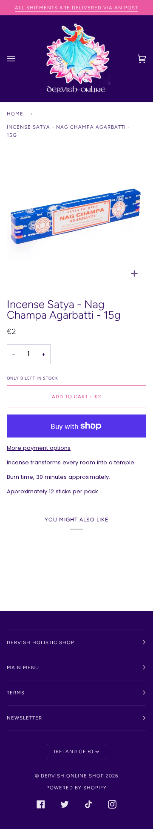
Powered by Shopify (76, 788)
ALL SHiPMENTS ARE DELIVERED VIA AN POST (76, 8)
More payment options (39, 448)
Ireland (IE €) (74, 751)
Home (15, 114)
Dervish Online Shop (72, 776)
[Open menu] (19, 58)
